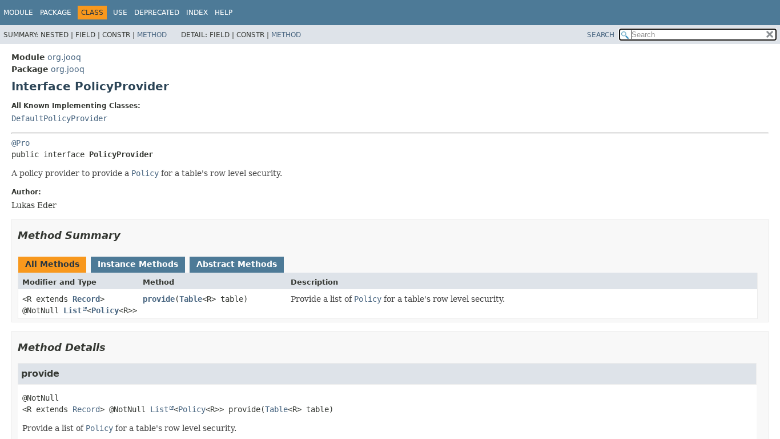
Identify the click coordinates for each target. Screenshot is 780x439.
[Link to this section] (128, 235)
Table (190, 299)
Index (197, 13)
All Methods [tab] (52, 264)
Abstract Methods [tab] (236, 264)
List (72, 310)
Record (86, 299)
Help (223, 13)
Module (18, 13)
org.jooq (64, 57)
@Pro (20, 142)
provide (159, 299)
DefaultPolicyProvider (59, 118)
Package (55, 13)
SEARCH (600, 35)
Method (152, 35)
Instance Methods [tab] (138, 264)
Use (120, 13)
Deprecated (156, 13)
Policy (105, 310)
